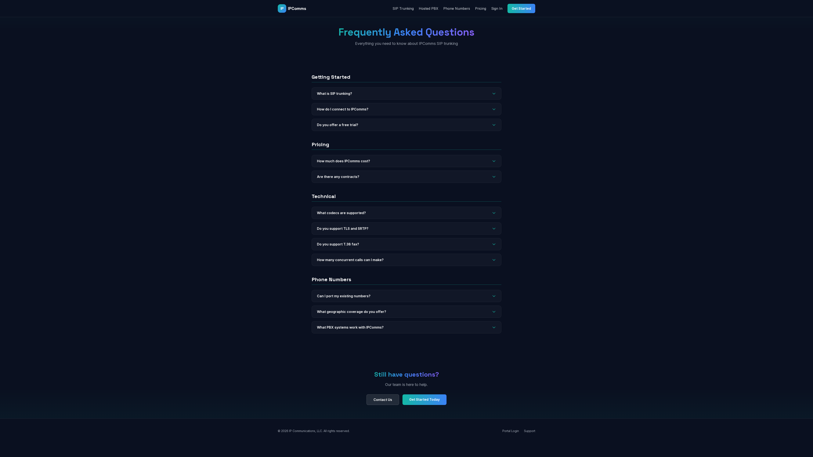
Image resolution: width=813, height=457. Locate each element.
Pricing (480, 8)
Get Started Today (424, 399)
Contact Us (382, 400)
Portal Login (510, 431)
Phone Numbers (456, 8)
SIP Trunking (403, 8)
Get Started (521, 8)
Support (529, 431)
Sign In (496, 8)
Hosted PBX (428, 8)
